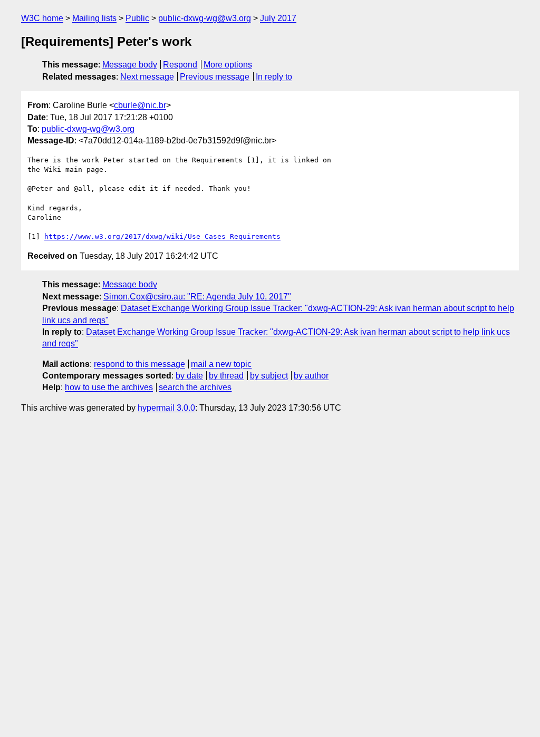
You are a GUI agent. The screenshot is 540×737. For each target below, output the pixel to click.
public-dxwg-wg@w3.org (204, 18)
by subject (269, 375)
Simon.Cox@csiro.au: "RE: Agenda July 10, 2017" (197, 296)
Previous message (214, 76)
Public (137, 18)
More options (228, 64)
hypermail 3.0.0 (166, 407)
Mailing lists (94, 18)
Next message (147, 76)
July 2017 (278, 18)
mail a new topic (221, 364)
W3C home (42, 18)
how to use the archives (109, 387)
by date (189, 375)
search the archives (195, 387)
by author (311, 375)
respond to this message (139, 364)
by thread (226, 375)
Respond (180, 64)
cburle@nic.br (140, 105)
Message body (129, 64)
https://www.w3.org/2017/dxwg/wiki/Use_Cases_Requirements (162, 236)
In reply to (274, 76)
